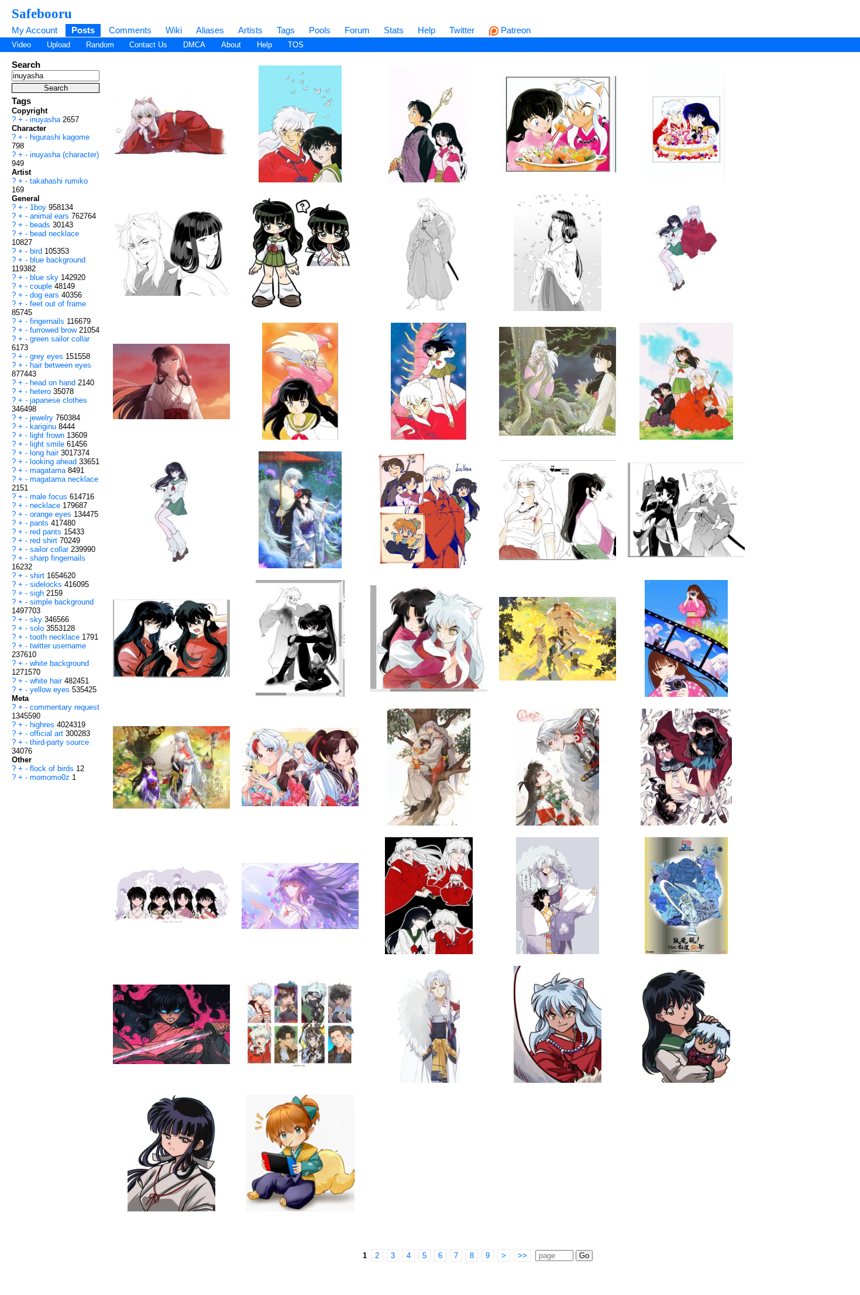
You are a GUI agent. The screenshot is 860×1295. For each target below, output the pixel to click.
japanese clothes (58, 400)
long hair (45, 452)
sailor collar (50, 549)
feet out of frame (58, 303)
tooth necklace (56, 637)
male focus (50, 496)
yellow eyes (51, 689)
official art (48, 733)
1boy (39, 207)
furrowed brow (54, 330)
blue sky (45, 277)
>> (522, 1255)
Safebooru (42, 13)
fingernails (48, 321)
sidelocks (47, 584)
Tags (286, 30)
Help (426, 30)
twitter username (58, 645)
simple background (62, 602)
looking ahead (54, 461)
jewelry (43, 417)
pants (40, 523)
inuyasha (46, 119)
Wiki (174, 30)
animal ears (50, 216)
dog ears (45, 295)
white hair (47, 680)
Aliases (210, 30)
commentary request (64, 707)
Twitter (461, 30)
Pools (320, 30)
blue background (57, 259)
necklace (46, 505)
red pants (47, 531)
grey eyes (48, 356)
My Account (34, 30)
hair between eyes (60, 365)
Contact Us (148, 44)
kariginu (44, 426)
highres (43, 724)
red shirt (45, 540)
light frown (48, 435)
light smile (48, 444)
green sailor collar (60, 338)
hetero (41, 391)
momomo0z (51, 777)
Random (100, 44)
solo (38, 628)
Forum (357, 30)
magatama (49, 470)
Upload (58, 44)
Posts (83, 30)
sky (37, 619)
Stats (394, 30)
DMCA (194, 44)
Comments (130, 30)
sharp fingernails (57, 558)
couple (42, 286)
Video (21, 44)
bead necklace (54, 233)
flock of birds (53, 768)
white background (59, 663)
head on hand (54, 382)
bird (37, 251)
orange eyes (52, 514)
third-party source (59, 742)
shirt (38, 575)
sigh (38, 593)
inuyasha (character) (64, 154)
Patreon (514, 30)
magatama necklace (64, 479)
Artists (250, 30)
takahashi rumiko (59, 181)
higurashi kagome (60, 137)
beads (41, 224)
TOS (296, 44)
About (231, 44)
